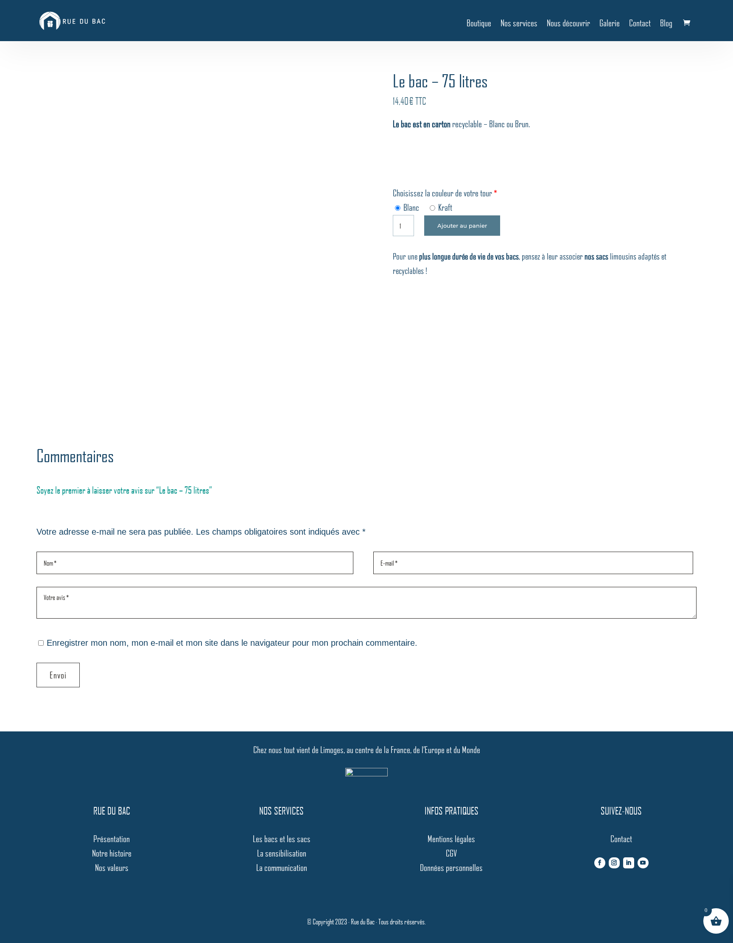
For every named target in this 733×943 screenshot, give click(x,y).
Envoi (58, 675)
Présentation (111, 838)
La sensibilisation (281, 853)
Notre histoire (111, 853)
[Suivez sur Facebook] (599, 862)
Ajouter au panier (462, 225)
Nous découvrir (568, 22)
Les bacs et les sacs (282, 838)
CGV (451, 853)
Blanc (410, 207)
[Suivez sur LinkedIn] (628, 862)
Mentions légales (451, 838)
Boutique (479, 22)
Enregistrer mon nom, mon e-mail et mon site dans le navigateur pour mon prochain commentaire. (232, 642)
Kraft (444, 207)
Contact (640, 22)
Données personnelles (451, 867)
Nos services (519, 22)
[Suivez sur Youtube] (643, 862)
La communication (281, 867)
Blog (666, 22)
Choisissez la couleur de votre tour (442, 192)
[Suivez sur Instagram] (614, 862)
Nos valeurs (112, 867)
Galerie (609, 22)
